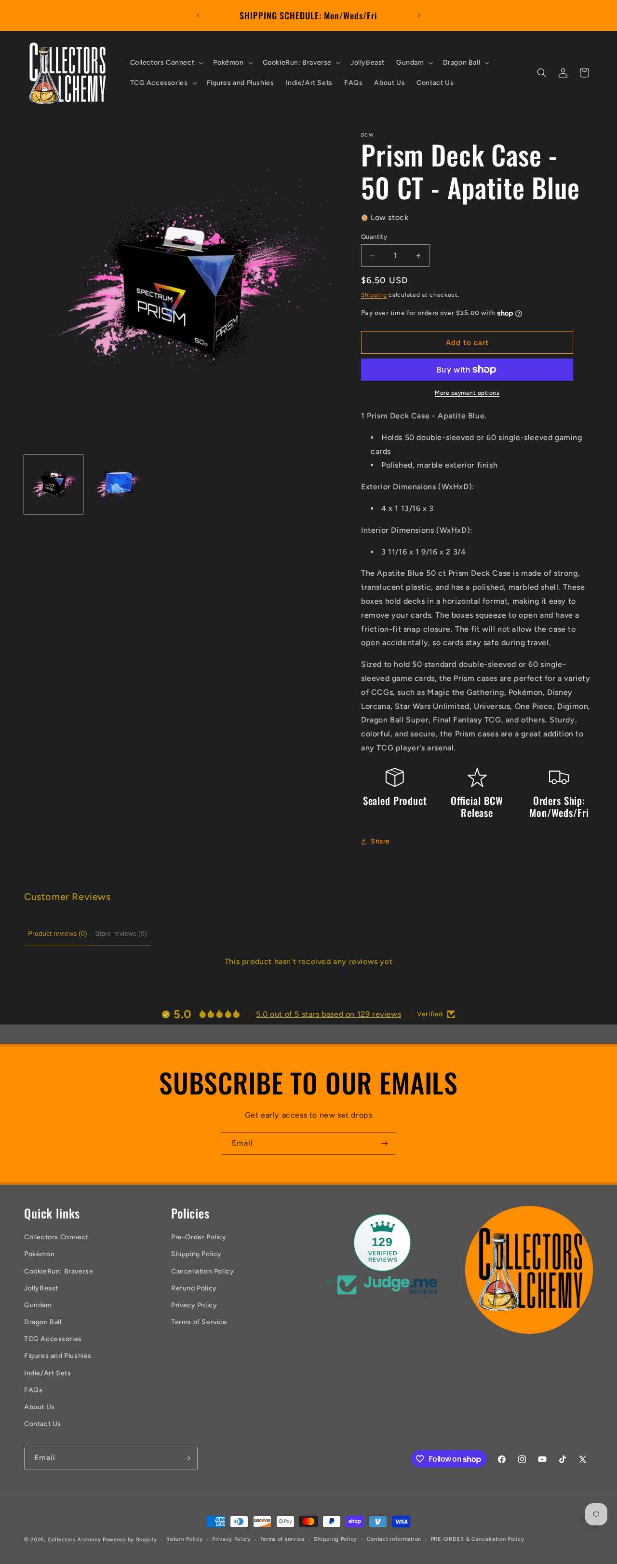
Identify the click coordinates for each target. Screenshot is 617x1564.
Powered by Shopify (130, 1539)
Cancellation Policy (202, 1271)
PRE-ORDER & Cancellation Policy (477, 1539)
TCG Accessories (53, 1339)
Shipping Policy (196, 1254)
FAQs (33, 1390)
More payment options (467, 392)
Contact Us (42, 1424)
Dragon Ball (43, 1322)
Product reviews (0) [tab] (57, 933)
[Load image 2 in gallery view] (117, 484)
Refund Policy (194, 1288)
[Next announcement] (418, 15)
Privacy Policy (194, 1305)
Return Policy (184, 1539)
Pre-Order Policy (199, 1237)
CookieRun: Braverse (58, 1271)
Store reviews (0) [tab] (121, 933)
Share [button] (380, 841)
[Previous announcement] (198, 15)
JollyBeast (41, 1288)
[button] (166, 63)
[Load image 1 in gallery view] (53, 484)
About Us (39, 1407)
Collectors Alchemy (74, 1539)
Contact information (394, 1539)
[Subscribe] (384, 1143)
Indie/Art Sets (47, 1373)
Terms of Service (199, 1322)
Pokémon (39, 1254)
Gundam (38, 1305)
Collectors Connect (56, 1237)
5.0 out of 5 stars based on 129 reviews (328, 1014)
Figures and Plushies (58, 1356)
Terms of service (282, 1539)
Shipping (374, 294)
